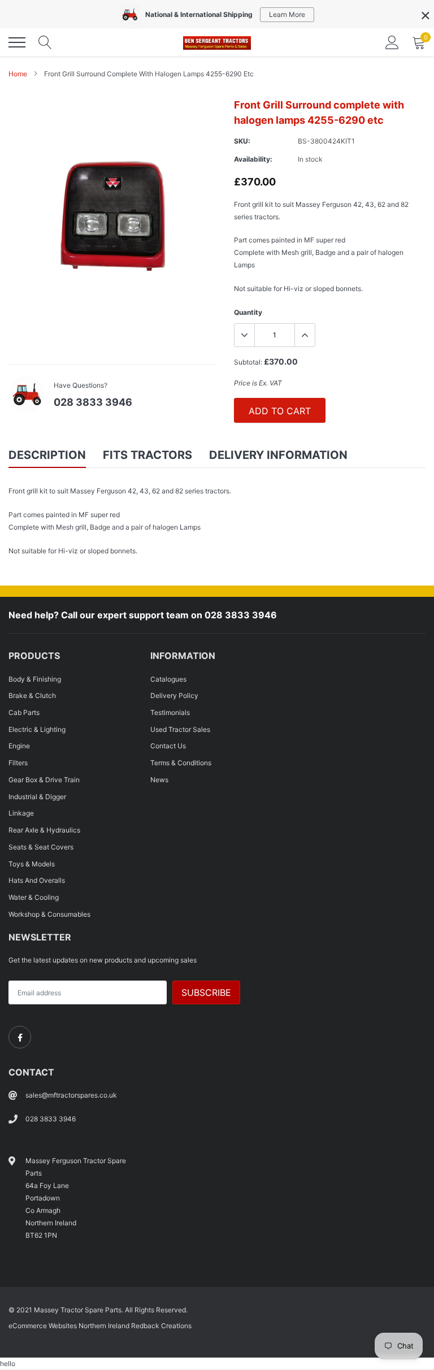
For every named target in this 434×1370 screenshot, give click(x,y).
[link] (19, 1037)
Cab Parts (24, 712)
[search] (45, 42)
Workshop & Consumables (49, 914)
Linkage (21, 813)
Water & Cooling (33, 897)
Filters (18, 762)
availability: (253, 159)
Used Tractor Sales (180, 729)
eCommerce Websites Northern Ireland (68, 1325)
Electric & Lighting (37, 729)
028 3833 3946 (93, 402)
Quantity (248, 312)
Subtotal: (248, 362)
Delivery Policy (174, 695)
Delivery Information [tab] (278, 455)
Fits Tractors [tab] (147, 455)
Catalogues (168, 679)
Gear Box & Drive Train (44, 779)
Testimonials (170, 712)
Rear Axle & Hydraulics (44, 830)
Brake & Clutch (32, 695)
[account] (392, 42)
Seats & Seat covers (40, 847)
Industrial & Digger (37, 796)
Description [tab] (47, 455)
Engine (19, 746)
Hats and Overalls (36, 880)
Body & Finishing (34, 679)
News (159, 779)
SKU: (242, 141)
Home (17, 74)
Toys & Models (31, 864)
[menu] (16, 42)
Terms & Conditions (180, 762)
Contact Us (168, 746)
